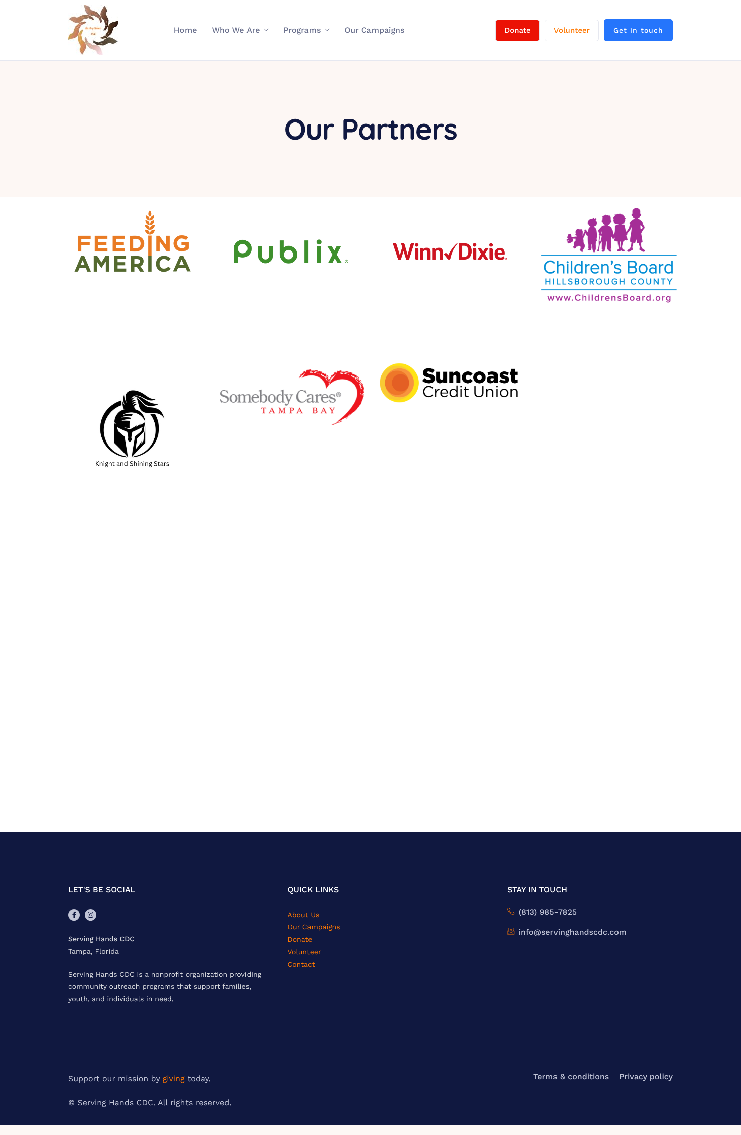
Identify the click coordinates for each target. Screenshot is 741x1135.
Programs (302, 30)
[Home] (93, 30)
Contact (301, 965)
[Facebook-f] (74, 915)
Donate (517, 30)
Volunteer (572, 30)
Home (185, 30)
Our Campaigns (374, 30)
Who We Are (236, 30)
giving (174, 1078)
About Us (304, 915)
